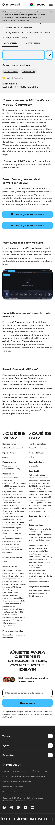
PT (21, 87)
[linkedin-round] (18, 808)
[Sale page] (38, 4)
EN (7, 87)
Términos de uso (39, 771)
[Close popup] (51, 16)
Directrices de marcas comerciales (18, 791)
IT (18, 87)
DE (11, 87)
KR (34, 87)
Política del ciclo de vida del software (28, 776)
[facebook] (4, 808)
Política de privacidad (20, 20)
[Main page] (11, 4)
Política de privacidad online (15, 771)
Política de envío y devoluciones (16, 781)
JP (31, 87)
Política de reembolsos (12, 786)
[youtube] (25, 808)
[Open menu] (51, 4)
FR (15, 87)
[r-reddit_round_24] (32, 808)
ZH (38, 87)
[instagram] (11, 808)
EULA (4, 776)
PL (28, 87)
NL (24, 87)
